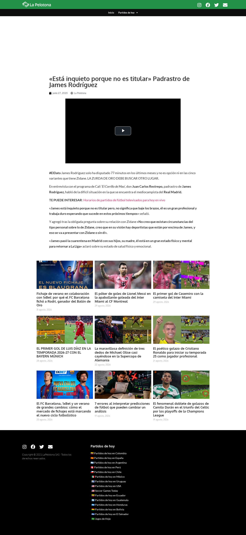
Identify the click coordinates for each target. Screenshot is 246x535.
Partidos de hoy (126, 12)
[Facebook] (208, 5)
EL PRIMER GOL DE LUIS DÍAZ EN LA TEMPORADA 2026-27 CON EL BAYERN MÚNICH (64, 352)
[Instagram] (199, 5)
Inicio (111, 12)
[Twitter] (216, 5)
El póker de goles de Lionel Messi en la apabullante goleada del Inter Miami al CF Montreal (123, 297)
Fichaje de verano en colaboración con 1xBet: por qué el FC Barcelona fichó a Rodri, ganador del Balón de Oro (64, 299)
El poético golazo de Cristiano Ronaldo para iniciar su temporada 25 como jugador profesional (179, 352)
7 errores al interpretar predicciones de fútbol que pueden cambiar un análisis (122, 407)
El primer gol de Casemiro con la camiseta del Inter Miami (178, 296)
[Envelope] (225, 5)
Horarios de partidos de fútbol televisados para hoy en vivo (124, 200)
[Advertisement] (123, 43)
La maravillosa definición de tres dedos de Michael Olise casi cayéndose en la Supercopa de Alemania (120, 354)
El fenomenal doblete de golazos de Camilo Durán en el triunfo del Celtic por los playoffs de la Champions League (181, 409)
